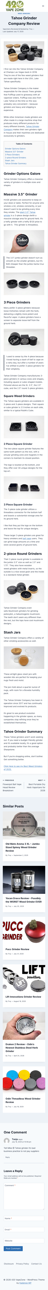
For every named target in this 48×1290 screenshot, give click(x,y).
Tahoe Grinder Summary (15, 163)
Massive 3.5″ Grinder (14, 151)
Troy (9, 855)
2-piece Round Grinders (15, 157)
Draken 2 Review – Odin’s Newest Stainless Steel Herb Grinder (22, 1048)
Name (8, 1218)
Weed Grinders (24, 13)
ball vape (27, 538)
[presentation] (24, 825)
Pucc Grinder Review (17, 949)
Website (8, 1241)
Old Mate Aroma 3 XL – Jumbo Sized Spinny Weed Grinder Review (23, 847)
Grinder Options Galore (15, 148)
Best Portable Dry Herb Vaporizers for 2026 (36, 785)
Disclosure (9, 1264)
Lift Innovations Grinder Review (23, 996)
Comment (10, 1185)
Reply (7, 1157)
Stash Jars (9, 160)
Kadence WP (25, 1283)
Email (8, 1229)
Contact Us (36, 1264)
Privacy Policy (22, 1264)
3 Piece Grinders (12, 154)
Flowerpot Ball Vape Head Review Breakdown (12, 785)
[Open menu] (43, 6)
